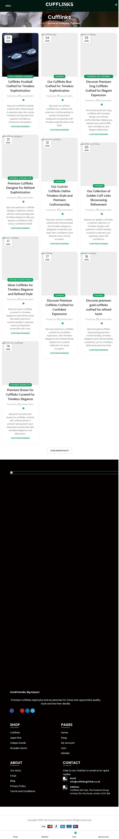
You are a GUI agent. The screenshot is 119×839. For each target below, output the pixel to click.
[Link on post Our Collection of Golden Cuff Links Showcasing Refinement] (99, 164)
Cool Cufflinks (15, 76)
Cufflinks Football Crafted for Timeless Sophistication (20, 86)
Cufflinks (27, 76)
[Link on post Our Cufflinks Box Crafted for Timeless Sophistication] (59, 55)
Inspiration (25, 385)
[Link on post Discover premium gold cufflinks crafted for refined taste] (99, 273)
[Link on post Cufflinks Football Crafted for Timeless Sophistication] (20, 55)
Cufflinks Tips (25, 178)
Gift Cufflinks (103, 76)
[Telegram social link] (32, 711)
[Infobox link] (89, 780)
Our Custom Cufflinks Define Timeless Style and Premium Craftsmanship (59, 195)
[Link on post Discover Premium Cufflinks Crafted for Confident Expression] (59, 273)
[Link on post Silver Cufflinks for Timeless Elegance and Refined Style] (20, 258)
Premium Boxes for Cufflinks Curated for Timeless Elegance (20, 394)
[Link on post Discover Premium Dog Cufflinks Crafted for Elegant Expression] (99, 55)
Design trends (25, 280)
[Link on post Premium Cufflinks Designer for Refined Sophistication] (20, 156)
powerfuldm (27, 96)
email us (94, 770)
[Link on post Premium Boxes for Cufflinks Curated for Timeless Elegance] (20, 363)
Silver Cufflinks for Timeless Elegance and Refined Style (20, 289)
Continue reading (20, 126)
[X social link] (17, 711)
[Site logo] (59, 5)
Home (41, 23)
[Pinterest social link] (22, 711)
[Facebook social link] (12, 711)
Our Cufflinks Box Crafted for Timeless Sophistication (59, 86)
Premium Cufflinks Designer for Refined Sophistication (20, 187)
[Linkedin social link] (27, 711)
